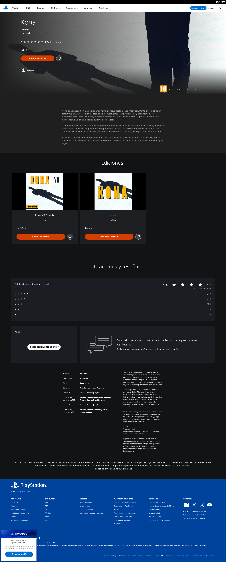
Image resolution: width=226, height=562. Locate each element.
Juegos (40, 8)
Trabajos (14, 506)
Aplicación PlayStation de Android (196, 515)
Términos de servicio (157, 502)
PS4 (46, 506)
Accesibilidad (85, 506)
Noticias (88, 8)
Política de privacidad (127, 556)
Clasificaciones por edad (158, 510)
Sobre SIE (14, 502)
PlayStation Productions (20, 513)
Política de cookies (183, 556)
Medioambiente (86, 502)
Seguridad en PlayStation (123, 506)
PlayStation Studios (18, 510)
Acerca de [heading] (16, 498)
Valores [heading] (83, 498)
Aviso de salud (154, 513)
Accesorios (71, 8)
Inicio (13, 492)
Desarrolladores (155, 517)
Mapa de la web (167, 556)
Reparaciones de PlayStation (125, 513)
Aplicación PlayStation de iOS (194, 511)
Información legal (110, 556)
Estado (116, 510)
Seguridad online (86, 510)
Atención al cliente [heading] (123, 498)
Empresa (14, 517)
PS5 (28, 8)
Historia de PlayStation (19, 520)
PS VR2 (47, 510)
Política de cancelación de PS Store (162, 506)
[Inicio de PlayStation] (6, 8)
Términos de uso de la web (148, 556)
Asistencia (104, 8)
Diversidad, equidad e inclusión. (92, 513)
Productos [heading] (50, 498)
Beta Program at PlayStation (194, 518)
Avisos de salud (129, 429)
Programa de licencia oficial (159, 520)
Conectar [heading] (187, 498)
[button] (44, 346)
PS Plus (54, 8)
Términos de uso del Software (203, 556)
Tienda (15, 8)
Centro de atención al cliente (125, 502)
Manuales (117, 524)
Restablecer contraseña (123, 517)
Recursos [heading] (153, 498)
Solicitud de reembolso (123, 520)
